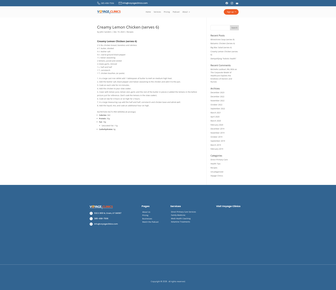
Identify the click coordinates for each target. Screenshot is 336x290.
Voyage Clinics (217, 175)
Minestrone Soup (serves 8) (222, 39)
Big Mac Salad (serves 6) (221, 47)
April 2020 (215, 116)
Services (157, 12)
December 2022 (217, 96)
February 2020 (217, 125)
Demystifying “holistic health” (223, 58)
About (185, 12)
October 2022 (216, 104)
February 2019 (217, 149)
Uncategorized (217, 172)
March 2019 (216, 145)
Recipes (130, 32)
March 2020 (216, 120)
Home (148, 12)
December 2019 (217, 128)
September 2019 (218, 141)
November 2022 (217, 100)
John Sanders (105, 32)
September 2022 (218, 108)
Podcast (176, 12)
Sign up (230, 11)
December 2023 (217, 92)
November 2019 (217, 133)
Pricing (167, 12)
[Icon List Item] (227, 3)
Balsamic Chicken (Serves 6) (223, 43)
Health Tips (215, 163)
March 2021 (216, 112)
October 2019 (216, 137)
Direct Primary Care (219, 159)
